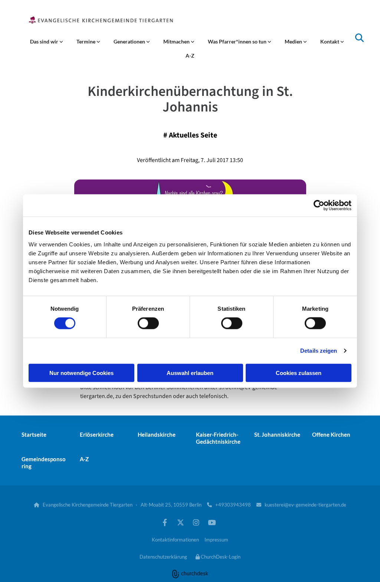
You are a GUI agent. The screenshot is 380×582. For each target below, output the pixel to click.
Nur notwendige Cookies (81, 372)
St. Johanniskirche (277, 434)
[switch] (148, 323)
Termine (86, 41)
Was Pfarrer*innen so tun (238, 41)
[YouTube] (211, 522)
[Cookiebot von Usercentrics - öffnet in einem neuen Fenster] (318, 205)
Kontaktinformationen (175, 540)
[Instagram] (196, 522)
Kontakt (330, 41)
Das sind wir (44, 41)
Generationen (130, 41)
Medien (294, 41)
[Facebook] (164, 522)
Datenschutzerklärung (163, 557)
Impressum (216, 540)
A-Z (190, 55)
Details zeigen (318, 350)
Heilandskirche (157, 434)
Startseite (34, 434)
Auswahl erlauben (190, 372)
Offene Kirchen (331, 434)
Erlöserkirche (97, 434)
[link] (46, 42)
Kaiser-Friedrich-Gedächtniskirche (218, 438)
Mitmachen (177, 41)
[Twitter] (180, 522)
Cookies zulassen (298, 372)
